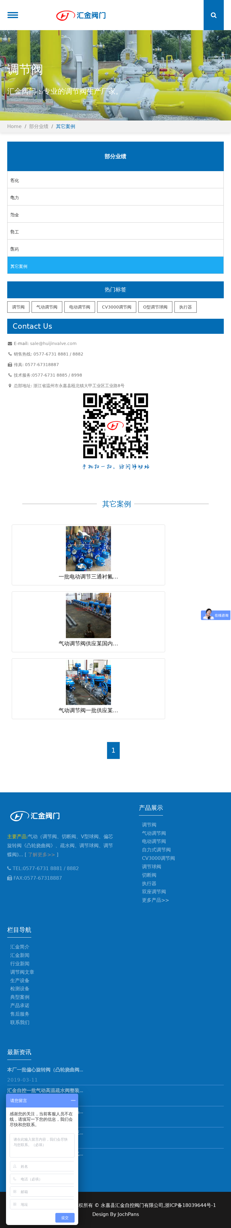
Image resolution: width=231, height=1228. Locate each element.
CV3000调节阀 (116, 307)
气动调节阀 (46, 307)
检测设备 (19, 988)
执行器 (185, 307)
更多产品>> (155, 900)
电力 (15, 197)
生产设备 (19, 980)
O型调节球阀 (155, 307)
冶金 (15, 214)
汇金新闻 (19, 955)
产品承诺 (19, 1005)
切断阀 (149, 875)
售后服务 (19, 1014)
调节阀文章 (22, 972)
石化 (15, 180)
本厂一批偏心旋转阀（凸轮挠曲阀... (45, 1069)
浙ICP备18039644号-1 (190, 1205)
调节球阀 (151, 866)
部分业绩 (38, 126)
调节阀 (18, 307)
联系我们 (19, 1022)
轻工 (15, 232)
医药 (15, 249)
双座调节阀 (154, 891)
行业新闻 (19, 963)
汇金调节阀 (80, 15)
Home (14, 126)
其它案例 (65, 126)
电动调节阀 (79, 307)
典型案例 (19, 997)
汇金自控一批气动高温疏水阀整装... (45, 1090)
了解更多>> (41, 854)
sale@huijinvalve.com (53, 343)
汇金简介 (19, 947)
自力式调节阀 (156, 850)
